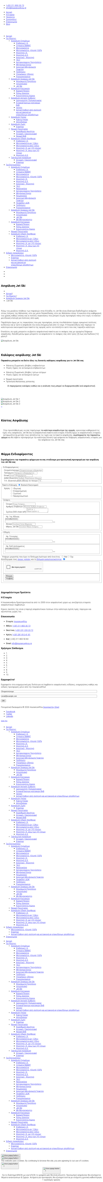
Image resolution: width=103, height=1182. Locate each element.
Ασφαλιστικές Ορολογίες (19, 660)
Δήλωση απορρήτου (17, 655)
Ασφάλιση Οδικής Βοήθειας (23, 1034)
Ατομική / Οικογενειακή (26, 1029)
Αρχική (9, 12)
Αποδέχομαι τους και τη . (32, 559)
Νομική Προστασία (19, 1024)
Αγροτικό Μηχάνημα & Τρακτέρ (30, 972)
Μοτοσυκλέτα (22, 953)
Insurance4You (20, 621)
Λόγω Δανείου (22, 996)
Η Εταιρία (10, 14)
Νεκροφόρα (21, 1082)
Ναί (65, 557)
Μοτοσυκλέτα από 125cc (27, 1041)
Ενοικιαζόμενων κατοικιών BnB (30, 1005)
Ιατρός (19, 1008)
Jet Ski (19, 989)
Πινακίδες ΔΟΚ (23, 1093)
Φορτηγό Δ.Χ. (22, 960)
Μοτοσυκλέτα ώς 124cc (27, 1039)
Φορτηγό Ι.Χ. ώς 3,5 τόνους (28, 1043)
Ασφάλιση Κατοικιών (20, 991)
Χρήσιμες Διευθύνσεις (18, 670)
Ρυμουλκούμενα (23, 979)
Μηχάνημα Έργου (23, 970)
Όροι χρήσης (14, 653)
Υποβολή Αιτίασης (17, 674)
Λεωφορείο (21, 1089)
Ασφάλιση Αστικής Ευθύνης (23, 1000)
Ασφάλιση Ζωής (18, 1020)
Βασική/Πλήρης (23, 993)
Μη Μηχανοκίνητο (24, 1110)
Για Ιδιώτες (11, 296)
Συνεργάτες (11, 19)
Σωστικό (17, 493)
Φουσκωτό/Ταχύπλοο (26, 984)
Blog (8, 24)
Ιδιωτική (17, 488)
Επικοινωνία (11, 22)
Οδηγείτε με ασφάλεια (18, 672)
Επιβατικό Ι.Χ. (22, 948)
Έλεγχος (9, 576)
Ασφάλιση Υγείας (18, 1012)
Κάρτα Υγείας (22, 1015)
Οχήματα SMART (23, 950)
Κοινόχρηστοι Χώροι (25, 998)
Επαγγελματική (20, 491)
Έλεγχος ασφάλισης (17, 658)
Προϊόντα (10, 17)
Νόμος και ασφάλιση (17, 663)
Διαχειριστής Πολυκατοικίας (29, 1003)
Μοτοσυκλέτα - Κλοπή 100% (29, 955)
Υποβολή (9, 579)
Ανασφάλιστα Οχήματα (18, 665)
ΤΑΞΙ (18, 965)
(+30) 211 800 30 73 (15, 5)
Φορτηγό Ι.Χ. (22, 958)
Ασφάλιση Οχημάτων (20, 946)
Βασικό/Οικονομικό (29, 485)
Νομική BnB (21, 1031)
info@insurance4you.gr (16, 8)
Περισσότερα (33, 611)
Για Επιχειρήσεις (13, 1058)
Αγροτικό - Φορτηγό (25, 962)
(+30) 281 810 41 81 (21, 634)
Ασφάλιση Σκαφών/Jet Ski (18, 298)
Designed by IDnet (51, 707)
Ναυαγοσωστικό (20, 496)
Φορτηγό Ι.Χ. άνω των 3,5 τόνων (31, 1046)
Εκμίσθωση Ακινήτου (25, 1027)
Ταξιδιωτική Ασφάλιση (21, 1051)
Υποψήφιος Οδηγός (25, 977)
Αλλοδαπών (21, 1017)
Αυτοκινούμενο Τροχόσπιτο (28, 967)
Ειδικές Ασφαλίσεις (15, 1141)
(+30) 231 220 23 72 (24, 630)
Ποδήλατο (20, 974)
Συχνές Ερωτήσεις (16, 667)
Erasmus (20, 1022)
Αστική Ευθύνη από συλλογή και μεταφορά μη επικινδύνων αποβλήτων (47, 1010)
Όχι (71, 557)
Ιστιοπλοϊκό (21, 986)
